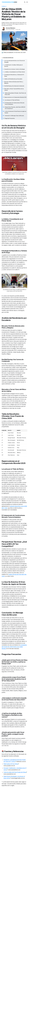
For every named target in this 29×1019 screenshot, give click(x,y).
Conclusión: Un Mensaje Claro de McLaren (14, 115)
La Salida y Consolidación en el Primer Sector (14, 71)
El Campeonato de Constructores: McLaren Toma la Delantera (14, 103)
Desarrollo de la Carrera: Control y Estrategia (14, 69)
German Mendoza (10, 28)
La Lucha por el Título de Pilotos (12, 100)
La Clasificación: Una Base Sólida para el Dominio (13, 65)
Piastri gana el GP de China (11, 764)
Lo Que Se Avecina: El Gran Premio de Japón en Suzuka (15, 112)
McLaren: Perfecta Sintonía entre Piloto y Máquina (13, 82)
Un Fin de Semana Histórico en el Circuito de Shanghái (14, 61)
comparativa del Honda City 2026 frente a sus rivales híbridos (14, 646)
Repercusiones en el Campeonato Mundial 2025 (15, 97)
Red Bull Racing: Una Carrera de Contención (14, 85)
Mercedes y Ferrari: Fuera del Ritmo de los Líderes (14, 89)
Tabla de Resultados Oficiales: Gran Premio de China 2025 (15, 93)
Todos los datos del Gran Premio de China (15, 772)
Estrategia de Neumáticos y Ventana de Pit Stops (14, 75)
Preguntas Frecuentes (10, 118)
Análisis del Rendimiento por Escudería (13, 78)
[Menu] (27, 2)
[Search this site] (25, 2)
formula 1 (4, 6)
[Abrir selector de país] (4, 2)
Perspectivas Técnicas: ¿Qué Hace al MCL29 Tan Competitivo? (15, 107)
